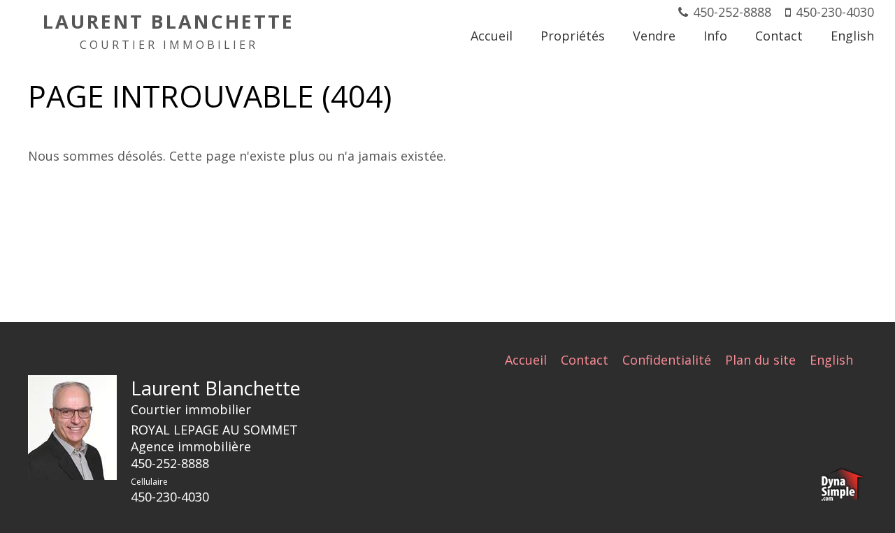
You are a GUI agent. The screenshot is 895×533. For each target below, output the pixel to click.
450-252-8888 (732, 11)
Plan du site (760, 359)
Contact (584, 359)
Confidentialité (666, 359)
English (831, 359)
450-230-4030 (835, 11)
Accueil (526, 359)
